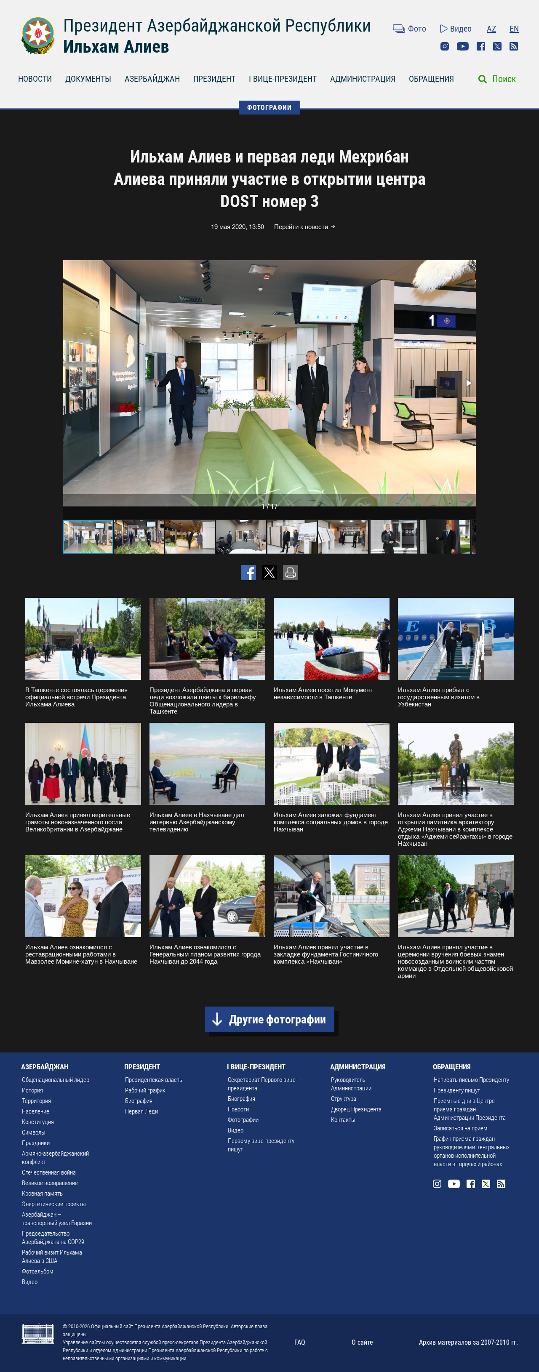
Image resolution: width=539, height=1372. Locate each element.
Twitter (497, 46)
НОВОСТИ (35, 79)
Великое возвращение (50, 1183)
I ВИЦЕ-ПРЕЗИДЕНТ (283, 79)
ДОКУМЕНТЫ (88, 79)
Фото (417, 29)
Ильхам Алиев (116, 46)
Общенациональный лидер (55, 1080)
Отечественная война (49, 1172)
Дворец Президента (356, 1109)
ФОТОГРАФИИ (269, 108)
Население (35, 1111)
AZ (491, 29)
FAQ (299, 1342)
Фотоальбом (37, 1271)
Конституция (38, 1122)
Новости (238, 1109)
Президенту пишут (457, 1090)
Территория (36, 1101)
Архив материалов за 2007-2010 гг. (468, 1342)
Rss (514, 46)
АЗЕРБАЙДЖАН (152, 79)
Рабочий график (145, 1090)
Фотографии (243, 1120)
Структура (343, 1099)
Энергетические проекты (54, 1204)
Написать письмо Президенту (471, 1080)
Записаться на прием (461, 1128)
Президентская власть (153, 1080)
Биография (138, 1101)
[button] (468, 383)
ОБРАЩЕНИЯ (431, 79)
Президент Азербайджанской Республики (217, 25)
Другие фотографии (277, 1019)
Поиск (504, 79)
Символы (33, 1132)
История (32, 1090)
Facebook (481, 46)
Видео (461, 29)
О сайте (362, 1342)
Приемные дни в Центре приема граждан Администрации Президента (470, 1109)
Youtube (463, 46)
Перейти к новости (301, 226)
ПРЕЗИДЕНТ (214, 79)
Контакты (343, 1120)
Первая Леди (141, 1111)
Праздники (36, 1143)
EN (514, 29)
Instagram (444, 46)
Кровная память (42, 1193)
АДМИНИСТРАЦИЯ (362, 79)
